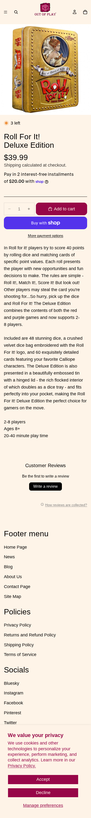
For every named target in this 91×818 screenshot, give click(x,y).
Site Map (12, 596)
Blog (8, 566)
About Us (13, 576)
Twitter (10, 722)
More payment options (45, 236)
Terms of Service (20, 654)
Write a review (45, 486)
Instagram (13, 693)
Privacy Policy (17, 625)
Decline (43, 792)
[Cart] (85, 12)
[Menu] (5, 12)
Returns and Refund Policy (30, 635)
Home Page (15, 547)
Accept (43, 779)
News (9, 556)
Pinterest (12, 712)
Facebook (13, 702)
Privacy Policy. (22, 765)
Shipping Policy (19, 644)
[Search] (16, 12)
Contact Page (17, 586)
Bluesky (11, 683)
